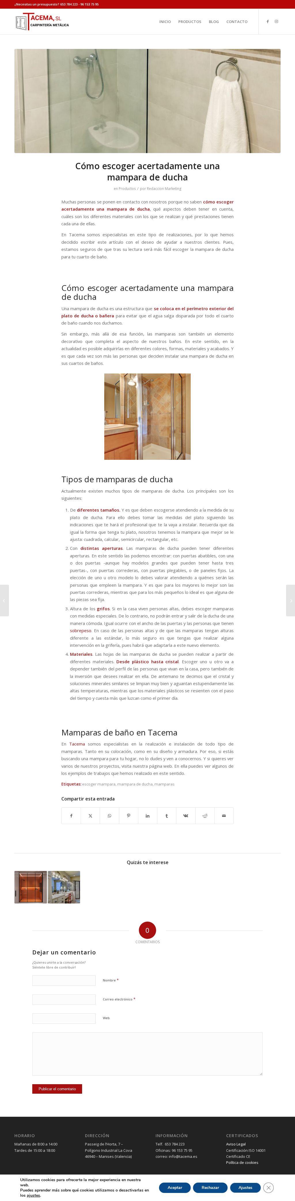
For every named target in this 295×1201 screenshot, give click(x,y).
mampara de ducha (135, 784)
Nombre (111, 980)
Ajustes (245, 1187)
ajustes (33, 1195)
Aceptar (175, 1187)
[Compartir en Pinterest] (128, 816)
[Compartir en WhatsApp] (109, 816)
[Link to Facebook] (267, 21)
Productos (127, 188)
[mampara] (147, 101)
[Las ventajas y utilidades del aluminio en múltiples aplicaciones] (290, 600)
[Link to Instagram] (276, 21)
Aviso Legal (236, 1144)
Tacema (77, 744)
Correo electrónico (119, 999)
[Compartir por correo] (224, 816)
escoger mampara (99, 784)
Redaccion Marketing (164, 188)
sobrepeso (80, 630)
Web (106, 1018)
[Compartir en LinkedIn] (147, 816)
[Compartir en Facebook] (71, 816)
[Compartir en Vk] (185, 816)
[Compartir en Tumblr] (166, 816)
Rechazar (210, 1187)
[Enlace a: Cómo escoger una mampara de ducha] (64, 887)
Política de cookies (242, 1162)
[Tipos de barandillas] (4, 600)
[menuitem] (165, 21)
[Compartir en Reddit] (205, 816)
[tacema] (42, 21)
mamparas (164, 784)
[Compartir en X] (90, 816)
